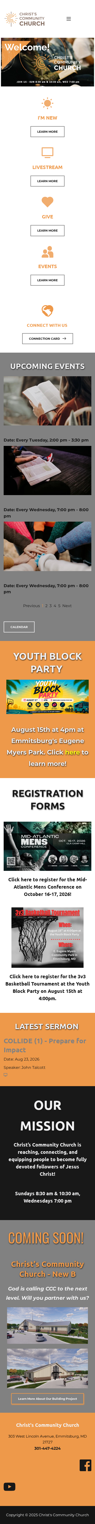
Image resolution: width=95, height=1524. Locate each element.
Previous (31, 605)
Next (67, 605)
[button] (68, 19)
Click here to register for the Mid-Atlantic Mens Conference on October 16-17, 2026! (47, 886)
